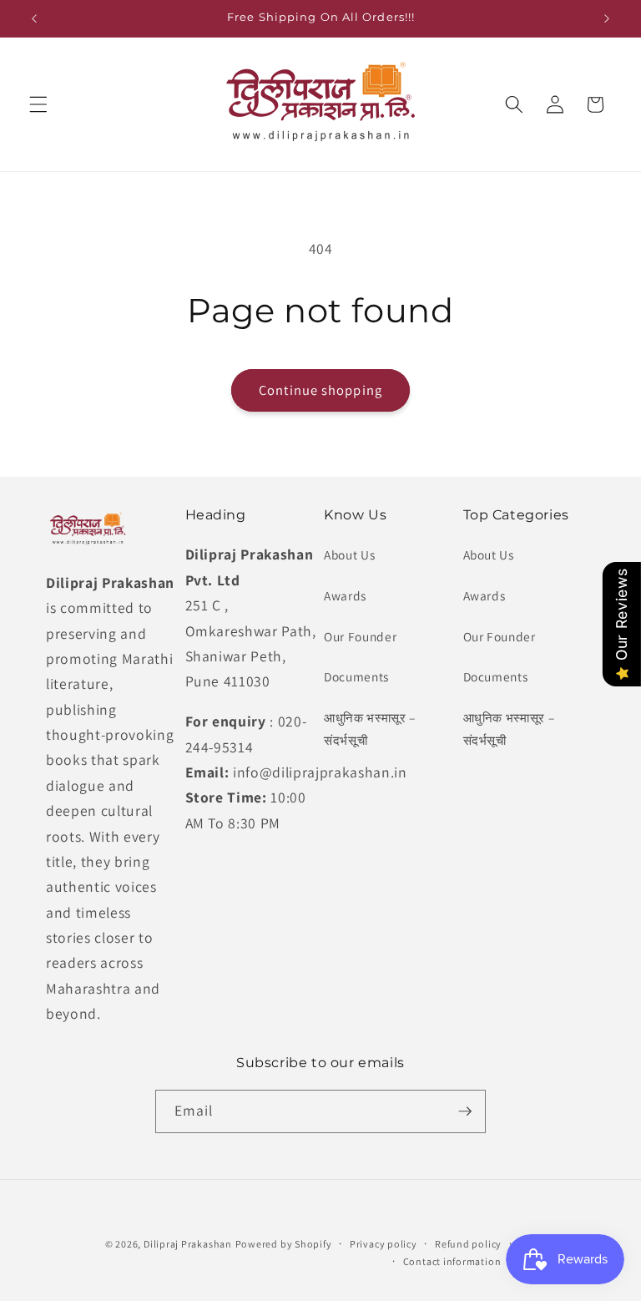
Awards (345, 595)
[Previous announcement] (34, 18)
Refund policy (468, 1244)
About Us (349, 554)
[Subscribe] (465, 1111)
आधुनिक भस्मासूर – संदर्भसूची (370, 728)
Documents (356, 676)
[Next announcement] (606, 18)
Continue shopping (320, 390)
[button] (38, 104)
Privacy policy (383, 1244)
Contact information (452, 1261)
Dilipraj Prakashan (188, 1244)
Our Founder (360, 636)
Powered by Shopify (283, 1244)
